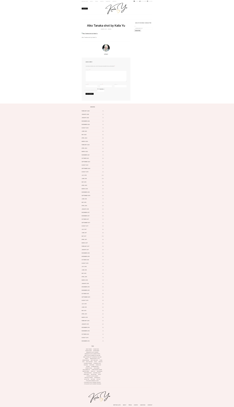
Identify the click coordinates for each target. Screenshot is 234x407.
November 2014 (86, 330)
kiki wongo (99, 371)
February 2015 (85, 320)
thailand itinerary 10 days (93, 380)
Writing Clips (85, 1)
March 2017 (85, 242)
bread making (86, 360)
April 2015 (84, 313)
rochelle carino (89, 377)
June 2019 (84, 178)
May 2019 (84, 182)
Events (102, 1)
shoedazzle (97, 377)
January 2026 (85, 114)
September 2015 (86, 297)
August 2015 (85, 300)
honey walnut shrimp (97, 369)
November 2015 (86, 290)
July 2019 (84, 175)
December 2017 (86, 212)
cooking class (97, 363)
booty (87, 358)
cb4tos (100, 361)
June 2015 (84, 307)
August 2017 (85, 226)
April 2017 (84, 239)
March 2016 (85, 280)
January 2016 (85, 283)
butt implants (94, 360)
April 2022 (84, 148)
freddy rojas (89, 368)
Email (101, 84)
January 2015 (85, 324)
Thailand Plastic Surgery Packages (93, 383)
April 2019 (84, 185)
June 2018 (84, 198)
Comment (87, 69)
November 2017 (86, 215)
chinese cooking (88, 363)
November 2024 (86, 124)
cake (101, 360)
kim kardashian (88, 372)
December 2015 (86, 286)
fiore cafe (98, 364)
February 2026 (86, 110)
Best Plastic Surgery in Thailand (92, 355)
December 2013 (86, 341)
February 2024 (86, 144)
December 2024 (86, 121)
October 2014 (85, 334)
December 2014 (86, 327)
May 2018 (84, 202)
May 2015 (84, 310)
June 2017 (84, 232)
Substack (108, 1)
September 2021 (86, 161)
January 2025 (85, 117)
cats (96, 361)
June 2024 (84, 131)
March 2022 (85, 151)
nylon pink (94, 374)
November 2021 (86, 154)
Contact (114, 1)
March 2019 (85, 188)
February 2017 (85, 246)
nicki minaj (86, 374)
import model (86, 371)
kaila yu (93, 371)
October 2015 (85, 293)
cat (83, 361)
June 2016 (84, 270)
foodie (88, 366)
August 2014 (85, 337)
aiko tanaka (89, 349)
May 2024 (84, 134)
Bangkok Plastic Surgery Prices (92, 353)
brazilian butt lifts (95, 358)
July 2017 (84, 229)
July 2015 (84, 303)
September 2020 (86, 168)
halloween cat (86, 369)
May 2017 (84, 236)
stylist (98, 379)
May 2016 (84, 273)
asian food (96, 349)
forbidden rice (95, 366)
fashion (86, 364)
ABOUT (91, 1)
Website (116, 84)
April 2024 (84, 138)
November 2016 (86, 256)
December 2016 (86, 253)
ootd (100, 374)
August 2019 (85, 171)
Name (87, 84)
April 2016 (84, 276)
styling (93, 379)
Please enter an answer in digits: (90, 90)
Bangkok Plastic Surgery (92, 352)
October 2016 (85, 259)
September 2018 (86, 195)
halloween (96, 368)
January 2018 (85, 209)
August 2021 (85, 165)
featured (92, 364)
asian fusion (89, 350)
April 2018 (84, 205)
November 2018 (86, 192)
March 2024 (85, 141)
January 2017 (85, 249)
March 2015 (85, 317)
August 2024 (85, 127)
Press (96, 1)
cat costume (90, 361)
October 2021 (85, 158)
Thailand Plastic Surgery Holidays (93, 382)
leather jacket (97, 372)
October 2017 (85, 219)
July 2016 (84, 266)
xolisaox (106, 54)
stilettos (87, 379)
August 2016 (85, 263)
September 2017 (86, 222)
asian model (96, 350)
